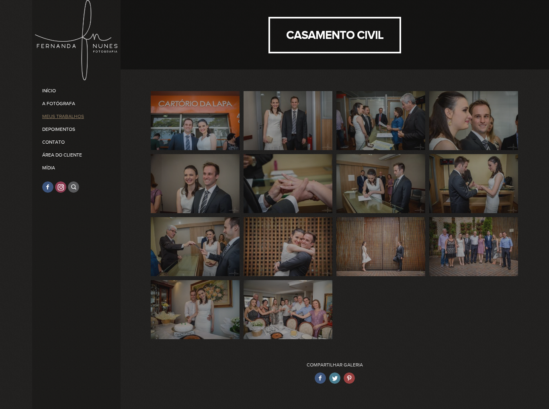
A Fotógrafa (58, 103)
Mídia (48, 168)
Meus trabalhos (63, 116)
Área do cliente (62, 155)
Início (49, 91)
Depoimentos (58, 129)
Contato (53, 142)
